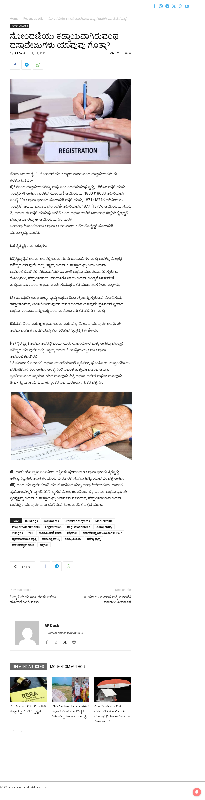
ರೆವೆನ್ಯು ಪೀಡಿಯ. (73, 539)
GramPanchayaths (77, 521)
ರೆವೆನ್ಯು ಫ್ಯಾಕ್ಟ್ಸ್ (94, 539)
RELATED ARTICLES (28, 667)
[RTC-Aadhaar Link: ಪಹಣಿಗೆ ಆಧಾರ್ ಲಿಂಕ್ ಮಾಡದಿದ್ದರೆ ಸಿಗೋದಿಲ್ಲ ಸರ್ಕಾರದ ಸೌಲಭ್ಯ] (70, 689)
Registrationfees (78, 527)
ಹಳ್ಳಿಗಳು (44, 545)
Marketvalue (104, 521)
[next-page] (21, 731)
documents (51, 521)
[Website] (76, 643)
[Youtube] (187, 6)
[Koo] (58, 643)
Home (14, 18)
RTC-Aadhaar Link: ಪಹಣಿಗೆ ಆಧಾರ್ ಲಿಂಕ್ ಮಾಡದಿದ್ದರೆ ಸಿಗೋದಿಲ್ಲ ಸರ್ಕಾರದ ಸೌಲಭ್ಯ (70, 711)
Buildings (31, 521)
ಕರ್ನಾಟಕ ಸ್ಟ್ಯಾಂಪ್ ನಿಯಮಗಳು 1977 (102, 533)
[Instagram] (161, 6)
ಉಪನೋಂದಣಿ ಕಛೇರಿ (50, 533)
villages (17, 533)
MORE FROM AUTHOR (67, 667)
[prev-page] (13, 731)
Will (30, 533)
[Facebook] (154, 6)
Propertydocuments (26, 527)
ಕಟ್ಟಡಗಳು (72, 533)
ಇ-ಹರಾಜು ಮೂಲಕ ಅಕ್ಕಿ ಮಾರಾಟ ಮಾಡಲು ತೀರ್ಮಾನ (107, 599)
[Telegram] (168, 6)
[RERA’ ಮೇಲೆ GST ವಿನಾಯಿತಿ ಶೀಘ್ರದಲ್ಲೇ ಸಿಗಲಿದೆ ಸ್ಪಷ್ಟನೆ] (28, 689)
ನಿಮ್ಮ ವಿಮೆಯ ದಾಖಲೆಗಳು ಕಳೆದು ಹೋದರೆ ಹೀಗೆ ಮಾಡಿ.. (33, 599)
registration (53, 527)
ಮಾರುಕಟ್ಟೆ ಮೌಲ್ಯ (51, 539)
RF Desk (20, 53)
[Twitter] (174, 6)
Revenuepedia (34, 18)
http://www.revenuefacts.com (64, 632)
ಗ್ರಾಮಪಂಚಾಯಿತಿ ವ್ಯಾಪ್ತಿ (24, 539)
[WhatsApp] (180, 6)
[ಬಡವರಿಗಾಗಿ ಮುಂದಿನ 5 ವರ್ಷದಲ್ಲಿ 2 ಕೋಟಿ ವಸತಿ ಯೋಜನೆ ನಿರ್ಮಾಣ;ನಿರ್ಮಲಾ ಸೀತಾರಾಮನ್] (112, 689)
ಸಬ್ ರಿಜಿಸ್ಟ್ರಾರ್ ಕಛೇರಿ (23, 545)
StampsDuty (104, 527)
